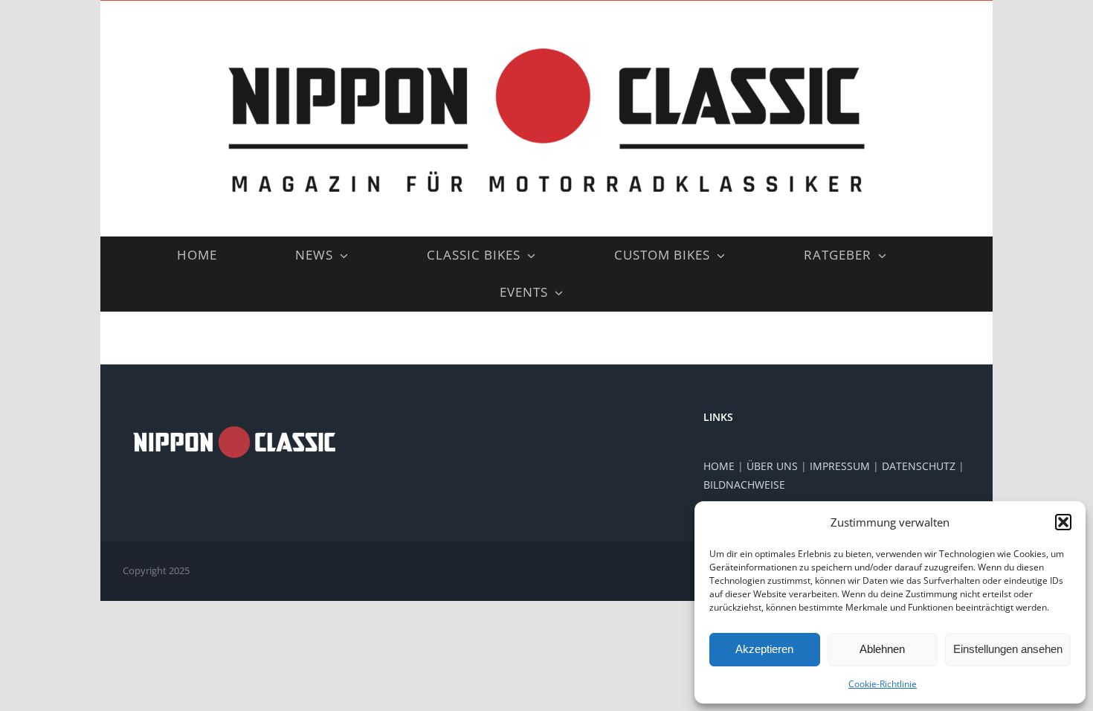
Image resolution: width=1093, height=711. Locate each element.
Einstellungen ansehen (1008, 649)
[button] (1063, 522)
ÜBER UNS (772, 466)
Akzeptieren (764, 649)
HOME (719, 466)
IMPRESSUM (840, 466)
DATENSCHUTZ (918, 466)
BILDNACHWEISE (744, 484)
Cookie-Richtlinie (882, 684)
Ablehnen (882, 649)
